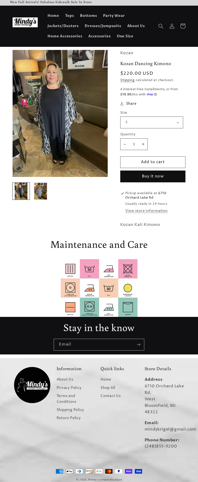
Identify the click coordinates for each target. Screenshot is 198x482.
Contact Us (111, 396)
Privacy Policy (69, 387)
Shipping (127, 80)
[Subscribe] (138, 345)
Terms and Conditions (67, 399)
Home (106, 379)
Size (123, 113)
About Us (65, 379)
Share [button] (131, 103)
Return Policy (69, 418)
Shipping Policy (70, 409)
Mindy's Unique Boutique (105, 479)
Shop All (108, 387)
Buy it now (153, 176)
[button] (160, 26)
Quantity (128, 134)
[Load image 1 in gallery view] (21, 191)
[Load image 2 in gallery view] (40, 191)
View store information (146, 210)
